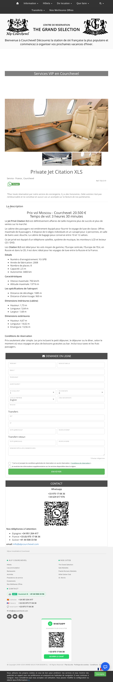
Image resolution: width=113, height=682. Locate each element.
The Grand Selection (66, 565)
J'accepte (100, 674)
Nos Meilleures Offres (61, 10)
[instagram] (20, 616)
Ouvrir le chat (56, 656)
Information (30, 3)
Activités (10, 574)
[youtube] (15, 616)
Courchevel (28, 178)
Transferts (37, 10)
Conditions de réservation (80, 463)
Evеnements (11, 581)
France (18, 178)
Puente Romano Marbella (67, 571)
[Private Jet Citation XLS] (56, 125)
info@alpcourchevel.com (26, 544)
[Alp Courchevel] (17, 3)
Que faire (82, 3)
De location (63, 3)
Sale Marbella (63, 568)
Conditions (94, 665)
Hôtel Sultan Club (65, 574)
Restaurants (11, 571)
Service (10, 178)
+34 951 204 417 (25, 599)
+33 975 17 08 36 (26, 607)
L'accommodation (13, 568)
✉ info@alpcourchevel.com (17, 611)
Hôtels (47, 3)
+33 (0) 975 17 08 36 (27, 603)
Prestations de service (15, 578)
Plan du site (69, 665)
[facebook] (9, 616)
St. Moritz (62, 578)
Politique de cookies (81, 665)
